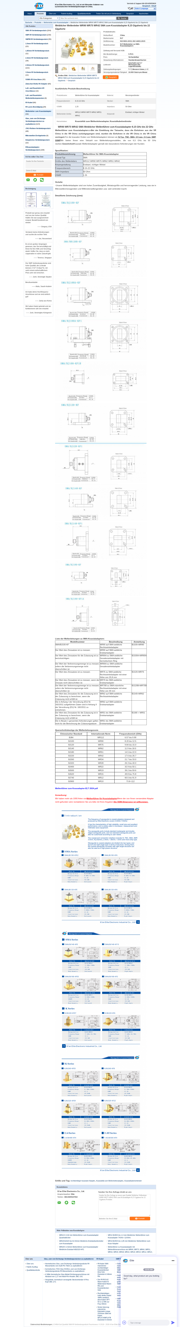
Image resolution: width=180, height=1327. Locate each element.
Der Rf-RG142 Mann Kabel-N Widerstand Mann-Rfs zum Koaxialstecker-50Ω (105, 1285)
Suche (123, 18)
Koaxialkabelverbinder (133, 1181)
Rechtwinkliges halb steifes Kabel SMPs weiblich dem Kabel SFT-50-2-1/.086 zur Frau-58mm (104, 1298)
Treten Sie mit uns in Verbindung (108, 14)
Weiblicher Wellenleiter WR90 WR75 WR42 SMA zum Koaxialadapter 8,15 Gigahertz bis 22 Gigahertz (78, 78)
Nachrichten (143, 14)
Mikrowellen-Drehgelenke (35, 136)
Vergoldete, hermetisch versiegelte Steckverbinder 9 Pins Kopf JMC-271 (67, 1281)
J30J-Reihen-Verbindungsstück (38, 128)
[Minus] (173, 1260)
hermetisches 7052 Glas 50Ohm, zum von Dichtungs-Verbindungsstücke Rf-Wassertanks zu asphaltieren (65, 1270)
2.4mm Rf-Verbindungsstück (36, 58)
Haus (30, 14)
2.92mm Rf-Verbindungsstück (37, 65)
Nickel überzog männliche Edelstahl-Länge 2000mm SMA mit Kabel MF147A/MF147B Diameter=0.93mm (105, 1313)
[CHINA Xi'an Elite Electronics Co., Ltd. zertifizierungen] (31, 207)
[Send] (173, 1322)
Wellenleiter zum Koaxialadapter (56, 22)
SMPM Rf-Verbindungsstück (36, 39)
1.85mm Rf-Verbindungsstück (37, 51)
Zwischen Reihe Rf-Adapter (36, 84)
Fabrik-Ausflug (66, 14)
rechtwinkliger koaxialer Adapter (83, 1181)
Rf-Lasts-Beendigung (33, 107)
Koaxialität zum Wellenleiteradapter (109, 1181)
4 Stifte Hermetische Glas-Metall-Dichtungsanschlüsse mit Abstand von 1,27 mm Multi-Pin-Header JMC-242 (67, 1275)
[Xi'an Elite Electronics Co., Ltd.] (39, 5)
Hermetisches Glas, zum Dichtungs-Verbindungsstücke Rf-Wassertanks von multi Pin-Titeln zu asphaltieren (67, 1265)
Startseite (28, 22)
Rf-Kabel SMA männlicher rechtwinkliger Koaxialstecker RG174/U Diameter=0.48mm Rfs (105, 1270)
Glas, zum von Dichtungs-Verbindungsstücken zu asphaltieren (35, 121)
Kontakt (40, 175)
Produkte (40, 14)
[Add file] (124, 1322)
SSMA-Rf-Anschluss (33, 79)
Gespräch (146, 6)
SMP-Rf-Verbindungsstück (36, 35)
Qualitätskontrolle (84, 14)
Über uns (52, 14)
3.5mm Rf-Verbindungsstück (36, 72)
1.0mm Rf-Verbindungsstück (36, 44)
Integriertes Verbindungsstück (37, 140)
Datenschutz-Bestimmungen (41, 1324)
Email (154, 6)
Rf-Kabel (28, 103)
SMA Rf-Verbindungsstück (36, 31)
